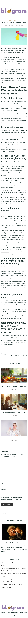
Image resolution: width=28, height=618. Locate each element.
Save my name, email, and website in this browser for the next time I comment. (12, 498)
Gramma (11, 25)
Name (3, 478)
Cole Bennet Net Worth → (19, 355)
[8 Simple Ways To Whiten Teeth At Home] (14, 428)
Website (3, 489)
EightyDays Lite (22, 614)
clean (7, 132)
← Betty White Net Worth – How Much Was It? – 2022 (13, 354)
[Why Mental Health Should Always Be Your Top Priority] (14, 401)
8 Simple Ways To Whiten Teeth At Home (14, 439)
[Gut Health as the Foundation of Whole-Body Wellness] (14, 375)
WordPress (13, 614)
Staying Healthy (14, 20)
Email (3, 483)
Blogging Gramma (14, 612)
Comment (4, 459)
